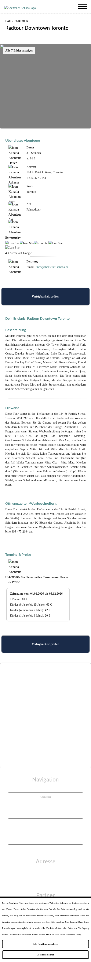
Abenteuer (45, 796)
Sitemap (45, 848)
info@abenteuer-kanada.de (52, 267)
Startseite (45, 788)
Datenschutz (45, 831)
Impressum (45, 822)
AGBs (45, 840)
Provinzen (45, 805)
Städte (45, 814)
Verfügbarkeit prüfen (45, 296)
